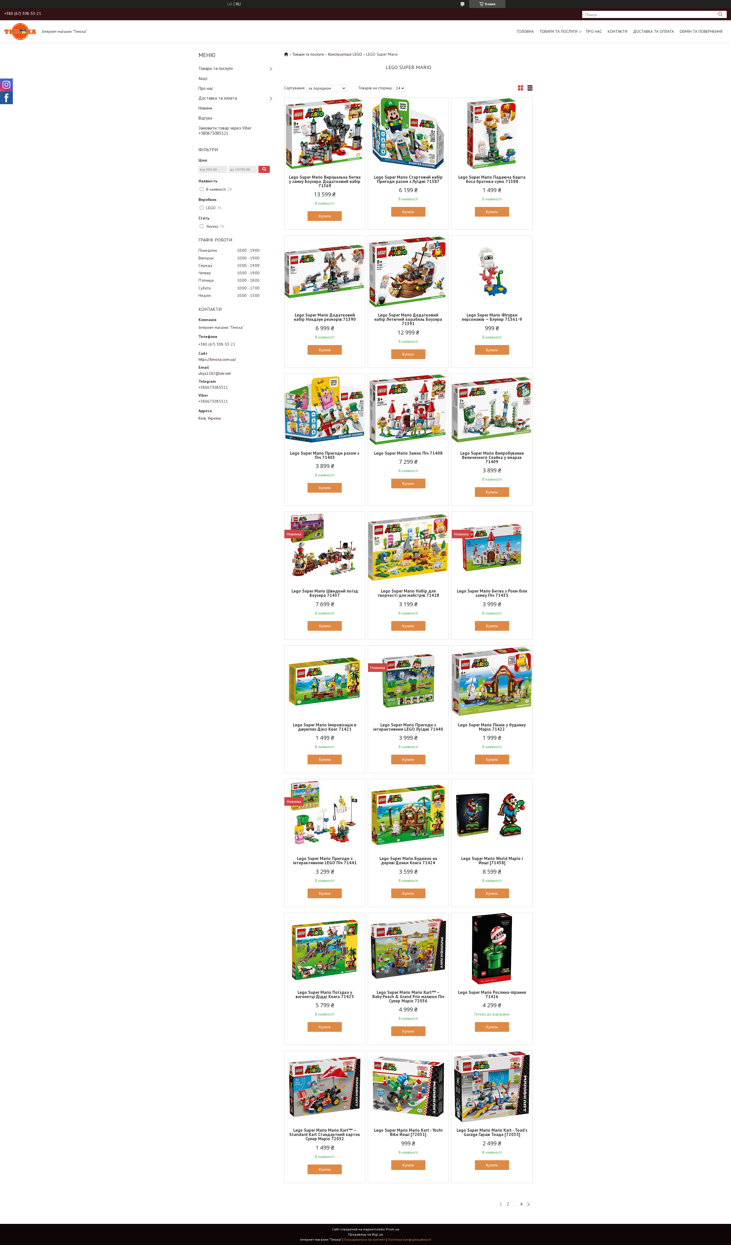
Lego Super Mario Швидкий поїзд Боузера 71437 (325, 593)
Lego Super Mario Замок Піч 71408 (408, 453)
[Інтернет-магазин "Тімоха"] (20, 31)
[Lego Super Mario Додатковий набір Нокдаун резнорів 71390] (324, 271)
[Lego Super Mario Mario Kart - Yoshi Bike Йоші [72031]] (408, 1086)
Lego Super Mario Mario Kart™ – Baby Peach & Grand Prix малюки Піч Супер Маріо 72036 (408, 996)
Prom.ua (392, 1229)
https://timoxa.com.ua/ (217, 359)
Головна (525, 31)
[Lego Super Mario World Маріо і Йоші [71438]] (492, 815)
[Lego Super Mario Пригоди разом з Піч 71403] (324, 409)
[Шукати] (720, 14)
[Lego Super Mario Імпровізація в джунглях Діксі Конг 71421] (324, 681)
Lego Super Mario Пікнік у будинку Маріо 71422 (492, 727)
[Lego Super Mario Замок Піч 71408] (408, 409)
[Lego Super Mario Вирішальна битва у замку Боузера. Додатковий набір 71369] (324, 133)
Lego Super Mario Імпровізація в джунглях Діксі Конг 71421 (324, 727)
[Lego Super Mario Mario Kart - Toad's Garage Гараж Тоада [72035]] (492, 1086)
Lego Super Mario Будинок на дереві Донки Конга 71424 (408, 860)
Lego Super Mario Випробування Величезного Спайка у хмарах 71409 (492, 457)
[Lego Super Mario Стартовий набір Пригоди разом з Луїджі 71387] (408, 133)
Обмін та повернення (701, 31)
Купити (325, 216)
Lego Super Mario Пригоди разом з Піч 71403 (324, 455)
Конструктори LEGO (345, 54)
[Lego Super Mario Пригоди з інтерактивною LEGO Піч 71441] (324, 815)
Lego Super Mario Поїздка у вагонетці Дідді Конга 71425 (325, 994)
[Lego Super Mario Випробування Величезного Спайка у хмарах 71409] (492, 409)
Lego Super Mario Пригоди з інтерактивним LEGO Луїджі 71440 (408, 727)
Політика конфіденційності (409, 1239)
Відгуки (205, 118)
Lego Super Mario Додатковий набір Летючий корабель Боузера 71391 (408, 319)
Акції (203, 78)
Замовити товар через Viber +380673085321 (225, 130)
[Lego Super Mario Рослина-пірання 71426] (492, 948)
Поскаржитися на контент (364, 1239)
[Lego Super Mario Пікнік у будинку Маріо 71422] (492, 681)
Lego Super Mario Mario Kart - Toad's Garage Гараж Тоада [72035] (492, 1132)
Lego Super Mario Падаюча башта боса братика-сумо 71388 (491, 179)
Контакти (617, 31)
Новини (205, 108)
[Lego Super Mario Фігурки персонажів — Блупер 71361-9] (492, 271)
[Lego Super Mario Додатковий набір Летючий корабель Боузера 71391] (408, 271)
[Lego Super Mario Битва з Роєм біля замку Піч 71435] (492, 547)
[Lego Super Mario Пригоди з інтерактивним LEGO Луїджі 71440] (408, 681)
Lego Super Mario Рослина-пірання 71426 (492, 994)
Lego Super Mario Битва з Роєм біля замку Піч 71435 (492, 593)
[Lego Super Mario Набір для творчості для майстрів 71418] (408, 547)
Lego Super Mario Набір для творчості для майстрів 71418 (408, 593)
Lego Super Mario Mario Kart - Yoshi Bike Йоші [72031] (408, 1132)
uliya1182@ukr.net (214, 373)
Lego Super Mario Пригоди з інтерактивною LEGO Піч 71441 (325, 860)
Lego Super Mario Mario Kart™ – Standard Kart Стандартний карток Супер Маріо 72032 (324, 1134)
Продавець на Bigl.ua (365, 1234)
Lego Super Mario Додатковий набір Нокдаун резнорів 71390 (325, 317)
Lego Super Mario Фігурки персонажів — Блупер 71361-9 (492, 317)
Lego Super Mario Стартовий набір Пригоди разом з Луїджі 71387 (408, 179)
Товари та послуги (558, 31)
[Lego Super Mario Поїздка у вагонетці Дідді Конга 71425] (324, 948)
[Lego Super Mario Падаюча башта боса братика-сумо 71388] (492, 133)
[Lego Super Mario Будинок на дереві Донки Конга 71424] (408, 815)
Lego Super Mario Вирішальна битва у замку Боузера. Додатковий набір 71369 (325, 181)
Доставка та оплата (653, 31)
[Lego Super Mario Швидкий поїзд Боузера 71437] (324, 547)
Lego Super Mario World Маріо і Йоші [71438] (492, 860)
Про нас (594, 31)
